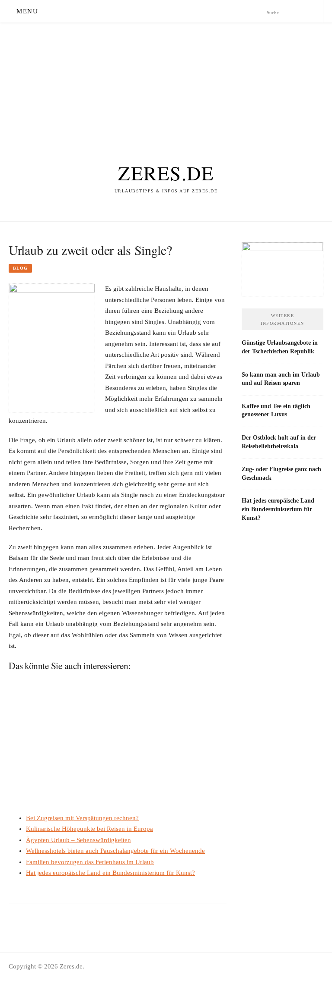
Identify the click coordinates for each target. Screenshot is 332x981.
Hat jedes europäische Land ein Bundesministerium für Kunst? (110, 872)
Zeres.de (166, 173)
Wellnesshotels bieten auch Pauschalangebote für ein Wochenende (115, 850)
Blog (20, 268)
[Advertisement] (166, 82)
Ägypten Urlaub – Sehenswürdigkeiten (78, 839)
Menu (27, 11)
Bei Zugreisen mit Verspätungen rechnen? (82, 817)
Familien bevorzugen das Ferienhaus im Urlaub (90, 861)
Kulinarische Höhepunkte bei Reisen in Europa (89, 828)
